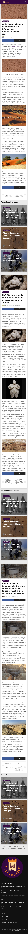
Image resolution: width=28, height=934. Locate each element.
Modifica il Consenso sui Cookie (10, 922)
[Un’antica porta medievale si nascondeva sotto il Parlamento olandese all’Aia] (14, 215)
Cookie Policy (5, 919)
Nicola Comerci (7, 37)
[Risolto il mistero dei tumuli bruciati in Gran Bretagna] (14, 238)
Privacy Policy (5, 916)
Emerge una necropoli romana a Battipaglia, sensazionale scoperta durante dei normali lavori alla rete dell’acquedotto (14, 848)
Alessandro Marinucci (8, 305)
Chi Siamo (4, 913)
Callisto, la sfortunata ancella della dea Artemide (13, 895)
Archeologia (5, 21)
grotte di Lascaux (16, 46)
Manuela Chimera (8, 222)
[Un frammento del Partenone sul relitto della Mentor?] (14, 260)
